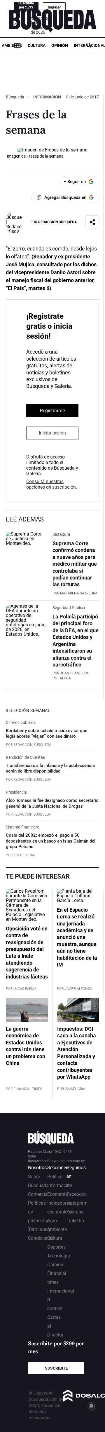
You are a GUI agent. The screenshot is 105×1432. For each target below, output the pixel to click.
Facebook (76, 1194)
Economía (57, 1194)
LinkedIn (75, 1220)
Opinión (59, 45)
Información (47, 97)
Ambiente (12, 45)
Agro (52, 1220)
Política (55, 1176)
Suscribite (56, 1368)
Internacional (60, 1291)
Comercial (38, 1194)
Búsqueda (15, 97)
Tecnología (58, 1256)
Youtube (74, 1212)
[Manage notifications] (91, 1406)
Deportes (56, 1247)
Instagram (77, 1203)
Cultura (37, 45)
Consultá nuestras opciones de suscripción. (51, 484)
